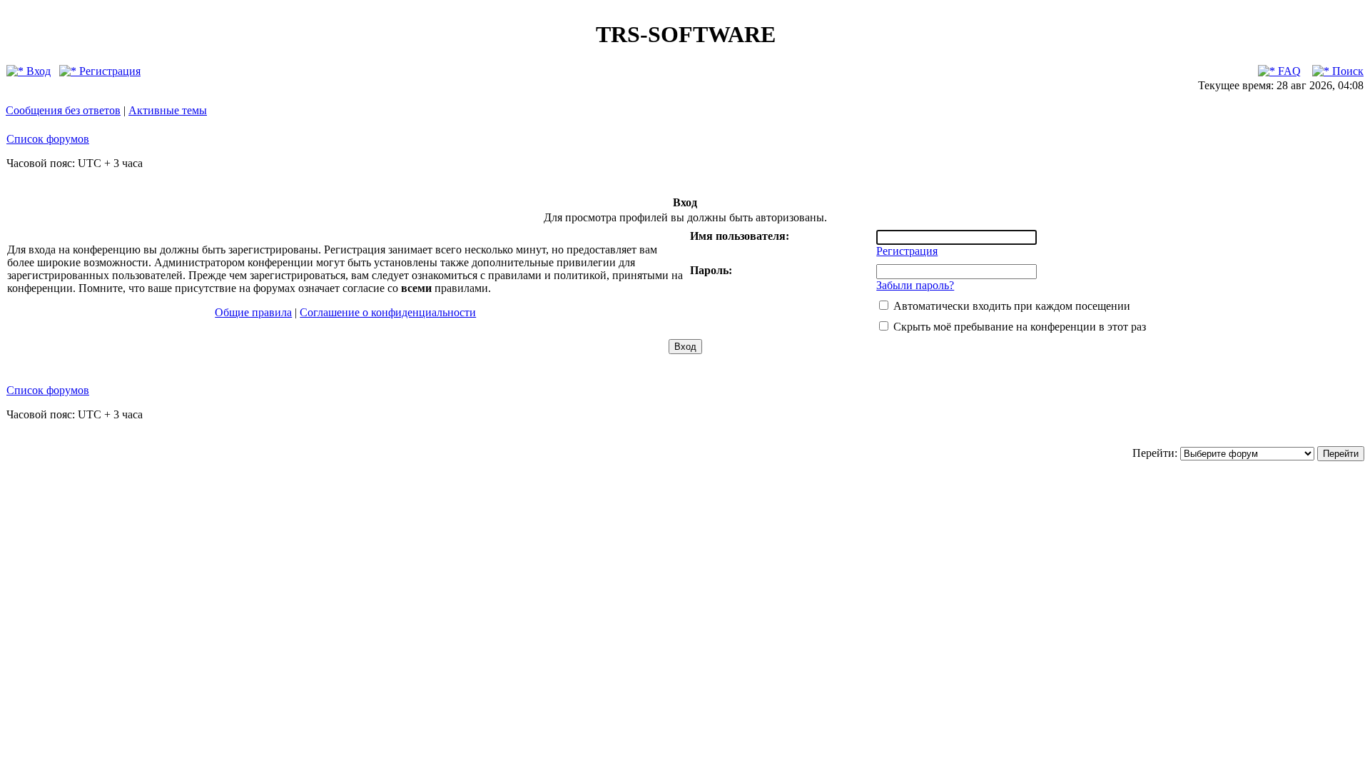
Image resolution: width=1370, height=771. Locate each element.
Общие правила (253, 312)
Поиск (1346, 71)
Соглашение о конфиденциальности (388, 312)
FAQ (1288, 71)
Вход (37, 71)
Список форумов (47, 139)
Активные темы (167, 110)
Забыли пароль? (915, 285)
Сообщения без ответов (63, 110)
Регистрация (108, 71)
